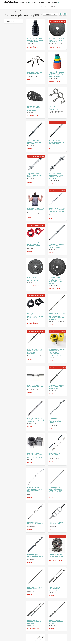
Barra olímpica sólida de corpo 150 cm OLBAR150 (56, 588)
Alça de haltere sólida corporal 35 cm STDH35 (34, 142)
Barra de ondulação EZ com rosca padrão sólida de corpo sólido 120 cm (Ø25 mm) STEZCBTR (57, 316)
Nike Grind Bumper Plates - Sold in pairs (56, 555)
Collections (55, 2)
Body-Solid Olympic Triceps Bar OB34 (56, 523)
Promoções (10, 21)
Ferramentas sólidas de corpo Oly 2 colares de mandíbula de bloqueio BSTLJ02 (57, 352)
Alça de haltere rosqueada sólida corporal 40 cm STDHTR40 (56, 176)
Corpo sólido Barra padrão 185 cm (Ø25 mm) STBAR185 (35, 420)
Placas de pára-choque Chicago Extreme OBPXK (33, 279)
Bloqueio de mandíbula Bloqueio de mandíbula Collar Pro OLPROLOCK (35, 316)
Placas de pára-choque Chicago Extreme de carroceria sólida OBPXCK (56, 280)
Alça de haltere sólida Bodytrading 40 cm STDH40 (56, 142)
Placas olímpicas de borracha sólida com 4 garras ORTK (35, 40)
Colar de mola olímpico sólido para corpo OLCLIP (57, 108)
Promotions (34, 2)
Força (27, 2)
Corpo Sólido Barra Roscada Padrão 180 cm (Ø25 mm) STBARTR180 (34, 351)
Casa (5, 11)
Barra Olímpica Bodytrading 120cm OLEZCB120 (56, 454)
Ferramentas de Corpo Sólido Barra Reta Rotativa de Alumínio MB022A (56, 245)
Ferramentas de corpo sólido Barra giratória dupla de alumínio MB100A (56, 490)
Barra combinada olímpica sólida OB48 (35, 523)
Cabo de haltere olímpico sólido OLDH (35, 386)
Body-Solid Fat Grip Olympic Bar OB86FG (34, 587)
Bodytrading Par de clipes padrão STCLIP (34, 72)
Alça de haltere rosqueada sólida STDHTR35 (34, 175)
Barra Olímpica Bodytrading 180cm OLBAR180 (34, 622)
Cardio (22, 2)
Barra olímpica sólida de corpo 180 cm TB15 (56, 622)
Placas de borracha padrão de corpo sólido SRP (56, 40)
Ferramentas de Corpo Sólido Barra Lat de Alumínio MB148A (34, 490)
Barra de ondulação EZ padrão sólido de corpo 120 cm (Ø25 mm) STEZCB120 (57, 210)
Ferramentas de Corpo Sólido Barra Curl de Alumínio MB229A (56, 421)
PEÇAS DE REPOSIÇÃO (45, 2)
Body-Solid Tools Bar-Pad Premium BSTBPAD (35, 209)
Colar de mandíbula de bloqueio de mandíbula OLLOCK (34, 244)
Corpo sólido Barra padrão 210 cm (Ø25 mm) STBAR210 (56, 387)
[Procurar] (65, 6)
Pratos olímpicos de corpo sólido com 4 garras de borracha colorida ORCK (56, 74)
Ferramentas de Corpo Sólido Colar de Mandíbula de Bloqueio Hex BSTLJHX (35, 455)
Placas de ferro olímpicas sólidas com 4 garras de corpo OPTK (34, 108)
